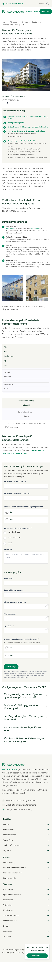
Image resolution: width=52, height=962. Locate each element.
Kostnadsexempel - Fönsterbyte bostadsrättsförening (28, 127)
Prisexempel (8, 900)
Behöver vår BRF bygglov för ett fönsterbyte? (25, 149)
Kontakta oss (8, 830)
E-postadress (9, 626)
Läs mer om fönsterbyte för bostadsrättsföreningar (27, 131)
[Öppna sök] (47, 4)
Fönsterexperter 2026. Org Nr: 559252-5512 (19, 952)
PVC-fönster (10, 229)
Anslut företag (9, 862)
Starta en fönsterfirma (12, 873)
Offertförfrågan (9, 835)
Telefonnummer (10, 614)
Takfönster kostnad (11, 915)
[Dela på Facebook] (7, 103)
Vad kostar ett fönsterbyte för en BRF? (22, 154)
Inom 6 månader (14, 537)
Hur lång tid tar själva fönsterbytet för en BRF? (25, 152)
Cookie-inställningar (10, 950)
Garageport (8, 931)
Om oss (41, 4)
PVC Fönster (8, 910)
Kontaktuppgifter (15, 136)
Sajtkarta (7, 850)
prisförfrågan (45, 11)
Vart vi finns (8, 840)
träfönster (35, 229)
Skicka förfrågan (11, 667)
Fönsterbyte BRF (10, 921)
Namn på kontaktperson (13, 590)
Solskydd (7, 936)
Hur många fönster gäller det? (15, 481)
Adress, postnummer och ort (15, 602)
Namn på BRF (9, 578)
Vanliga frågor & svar (11, 845)
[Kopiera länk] (3, 103)
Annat (10, 543)
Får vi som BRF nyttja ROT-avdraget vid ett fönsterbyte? (28, 157)
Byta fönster (8, 889)
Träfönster (7, 905)
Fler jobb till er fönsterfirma (14, 868)
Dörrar (6, 926)
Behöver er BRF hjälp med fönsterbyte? (23, 133)
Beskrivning (8, 549)
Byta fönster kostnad (12, 895)
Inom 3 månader (14, 532)
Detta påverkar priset (16, 123)
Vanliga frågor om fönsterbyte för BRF (21, 141)
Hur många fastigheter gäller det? (17, 493)
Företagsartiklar (9, 878)
